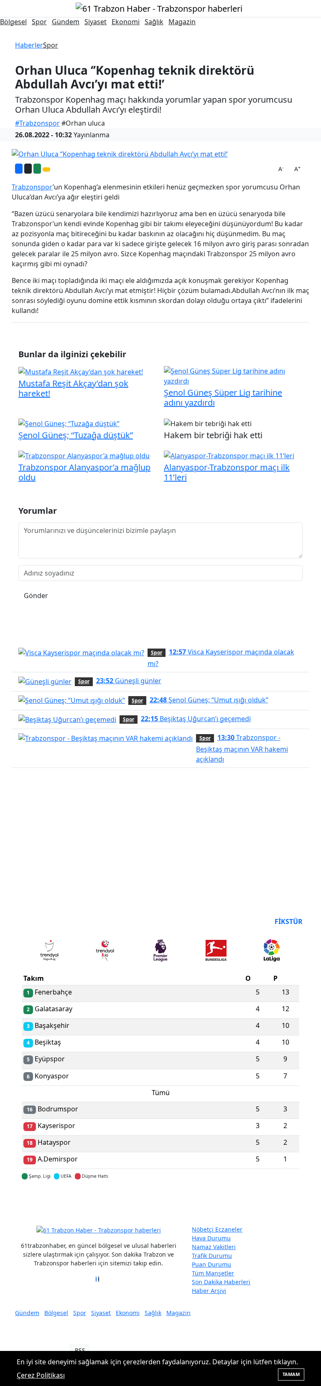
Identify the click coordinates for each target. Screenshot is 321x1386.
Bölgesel (13, 21)
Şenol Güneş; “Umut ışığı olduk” (209, 699)
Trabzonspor (32, 187)
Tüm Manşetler (213, 1273)
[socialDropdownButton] (46, 169)
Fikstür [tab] (289, 921)
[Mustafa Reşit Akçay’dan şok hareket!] (80, 371)
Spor (39, 21)
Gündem (65, 21)
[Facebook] (96, 1279)
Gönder (36, 595)
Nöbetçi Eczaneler (217, 1229)
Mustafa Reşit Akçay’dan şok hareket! (73, 388)
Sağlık (154, 21)
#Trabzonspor (37, 123)
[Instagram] (101, 1279)
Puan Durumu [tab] (44, 921)
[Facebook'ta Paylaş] (19, 169)
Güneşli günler (128, 680)
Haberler (29, 45)
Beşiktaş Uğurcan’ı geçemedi (196, 718)
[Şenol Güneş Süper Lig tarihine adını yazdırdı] (233, 375)
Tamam (291, 1374)
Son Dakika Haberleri (221, 1282)
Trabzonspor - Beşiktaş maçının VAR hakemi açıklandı (242, 748)
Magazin (182, 21)
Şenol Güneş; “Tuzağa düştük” (75, 435)
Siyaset (95, 21)
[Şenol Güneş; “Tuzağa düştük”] (69, 422)
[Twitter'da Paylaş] (28, 169)
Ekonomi (126, 21)
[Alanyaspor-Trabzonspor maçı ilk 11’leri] (229, 455)
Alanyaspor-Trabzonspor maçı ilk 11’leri (227, 472)
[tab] (49, 952)
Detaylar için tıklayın (160, 1200)
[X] (98, 1279)
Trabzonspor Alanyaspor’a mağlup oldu (84, 472)
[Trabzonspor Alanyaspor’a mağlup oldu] (84, 455)
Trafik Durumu (212, 1256)
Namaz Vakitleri (214, 1247)
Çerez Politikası (41, 1375)
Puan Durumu (211, 1264)
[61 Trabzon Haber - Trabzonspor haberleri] (159, 7)
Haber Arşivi (209, 1291)
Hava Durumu (211, 1238)
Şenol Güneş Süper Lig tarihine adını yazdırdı (223, 397)
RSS (80, 1350)
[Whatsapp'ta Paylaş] (37, 169)
